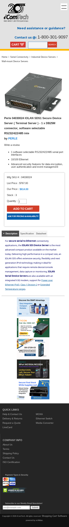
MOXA (39, 414)
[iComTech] (14, 24)
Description (11, 233)
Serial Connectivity (19, 57)
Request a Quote (12, 423)
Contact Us (8, 457)
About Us (7, 444)
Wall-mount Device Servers (15, 61)
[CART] (22, 45)
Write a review (12, 145)
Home (4, 57)
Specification (27, 233)
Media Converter (45, 423)
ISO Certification (11, 462)
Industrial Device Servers (43, 57)
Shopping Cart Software (54, 516)
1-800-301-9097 (53, 37)
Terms (6, 449)
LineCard (7, 427)
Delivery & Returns (12, 418)
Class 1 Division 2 (28, 284)
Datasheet (41, 233)
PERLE (12, 138)
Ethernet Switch (44, 418)
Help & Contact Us (12, 414)
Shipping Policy (11, 453)
